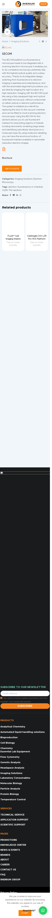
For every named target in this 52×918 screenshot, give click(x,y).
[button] (43, 910)
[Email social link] (14, 195)
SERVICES (6, 808)
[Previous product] (39, 41)
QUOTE (43, 4)
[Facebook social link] (10, 195)
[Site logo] (25, 4)
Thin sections (15, 190)
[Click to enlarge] (7, 32)
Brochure (7, 157)
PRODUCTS (7, 720)
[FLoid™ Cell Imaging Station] (13, 223)
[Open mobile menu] (3, 4)
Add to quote (12, 169)
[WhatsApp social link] (20, 195)
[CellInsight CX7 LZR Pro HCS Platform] (36, 223)
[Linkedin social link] (17, 195)
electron (12, 187)
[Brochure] (4, 149)
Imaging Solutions (20, 41)
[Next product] (46, 41)
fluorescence (24, 187)
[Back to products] (43, 41)
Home (5, 41)
